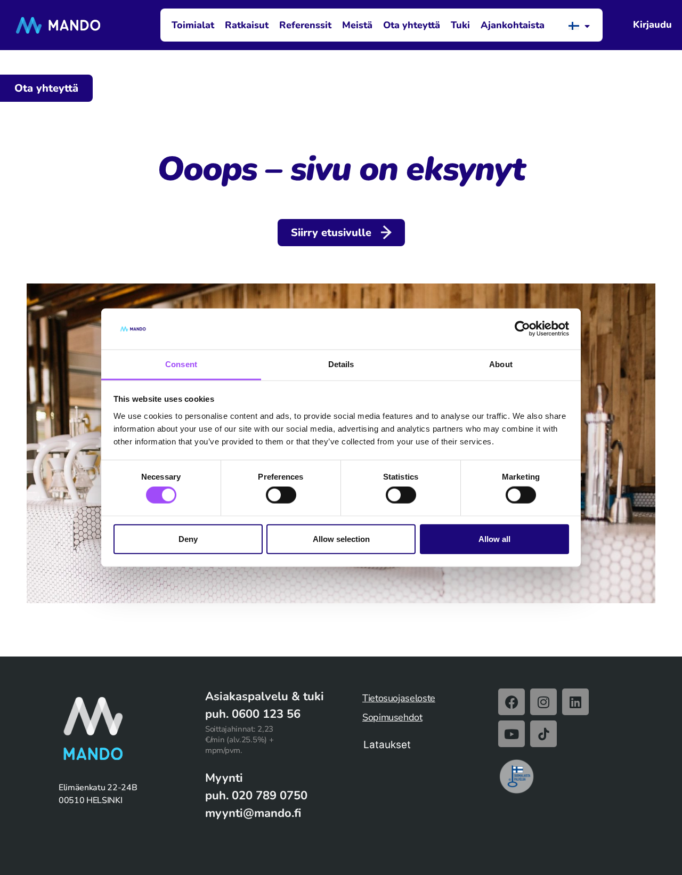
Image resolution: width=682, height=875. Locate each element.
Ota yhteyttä (411, 25)
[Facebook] (511, 701)
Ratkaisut (247, 25)
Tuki (460, 25)
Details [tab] (341, 364)
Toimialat (193, 25)
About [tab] (501, 364)
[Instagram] (543, 701)
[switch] (281, 495)
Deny (188, 538)
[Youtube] (511, 733)
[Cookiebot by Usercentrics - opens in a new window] (522, 329)
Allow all (494, 538)
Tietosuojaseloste (398, 698)
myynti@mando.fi (253, 813)
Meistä (357, 25)
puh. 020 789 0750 (256, 796)
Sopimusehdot (392, 717)
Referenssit (305, 25)
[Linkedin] (575, 701)
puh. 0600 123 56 (253, 714)
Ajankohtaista (513, 25)
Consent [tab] (181, 364)
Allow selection (341, 538)
